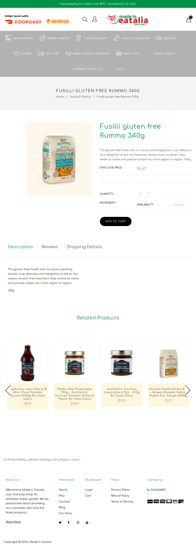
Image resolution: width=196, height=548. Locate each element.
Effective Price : (111, 167)
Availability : (145, 204)
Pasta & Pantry (80, 96)
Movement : (108, 202)
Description (20, 247)
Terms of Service (122, 501)
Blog (62, 507)
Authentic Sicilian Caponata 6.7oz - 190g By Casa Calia (122, 392)
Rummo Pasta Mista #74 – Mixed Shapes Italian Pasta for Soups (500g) (168, 392)
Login (89, 489)
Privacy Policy (120, 489)
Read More (13, 521)
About (63, 489)
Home (60, 96)
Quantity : (107, 194)
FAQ (62, 495)
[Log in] (94, 19)
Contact (64, 501)
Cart (88, 495)
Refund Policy (120, 495)
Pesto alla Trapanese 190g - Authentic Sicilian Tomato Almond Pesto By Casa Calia (74, 393)
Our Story (65, 513)
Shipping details (84, 247)
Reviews (50, 247)
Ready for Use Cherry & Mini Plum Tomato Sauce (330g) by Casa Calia (27, 393)
